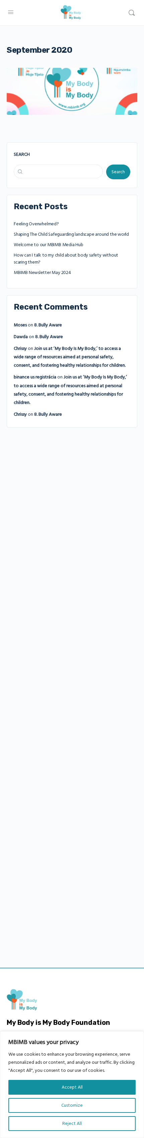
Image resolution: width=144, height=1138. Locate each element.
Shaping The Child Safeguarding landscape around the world (71, 234)
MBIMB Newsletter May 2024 (42, 272)
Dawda (21, 336)
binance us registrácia (35, 377)
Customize (72, 1105)
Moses (20, 325)
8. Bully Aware (48, 325)
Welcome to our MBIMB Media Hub (48, 244)
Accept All (72, 1087)
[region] (72, 1084)
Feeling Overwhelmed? (36, 224)
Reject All (72, 1123)
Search (22, 154)
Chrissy (20, 348)
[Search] (132, 13)
